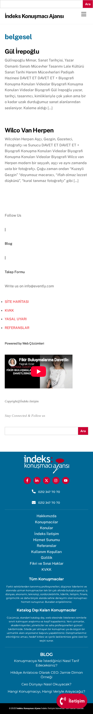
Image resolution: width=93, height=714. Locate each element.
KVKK (9, 310)
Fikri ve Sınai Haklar (46, 563)
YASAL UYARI (16, 319)
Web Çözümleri (33, 343)
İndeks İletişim (46, 534)
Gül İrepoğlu (22, 51)
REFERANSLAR (17, 328)
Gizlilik (46, 557)
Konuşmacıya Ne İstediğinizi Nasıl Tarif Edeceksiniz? (46, 663)
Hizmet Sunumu (46, 540)
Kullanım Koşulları (46, 552)
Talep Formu (15, 272)
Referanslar (46, 546)
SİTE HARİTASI (17, 302)
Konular (46, 528)
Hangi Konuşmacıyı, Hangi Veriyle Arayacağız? (46, 691)
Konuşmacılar (46, 522)
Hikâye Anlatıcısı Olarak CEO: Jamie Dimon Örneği (46, 674)
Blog (8, 243)
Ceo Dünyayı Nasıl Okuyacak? (46, 684)
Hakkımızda (46, 516)
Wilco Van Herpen (29, 130)
